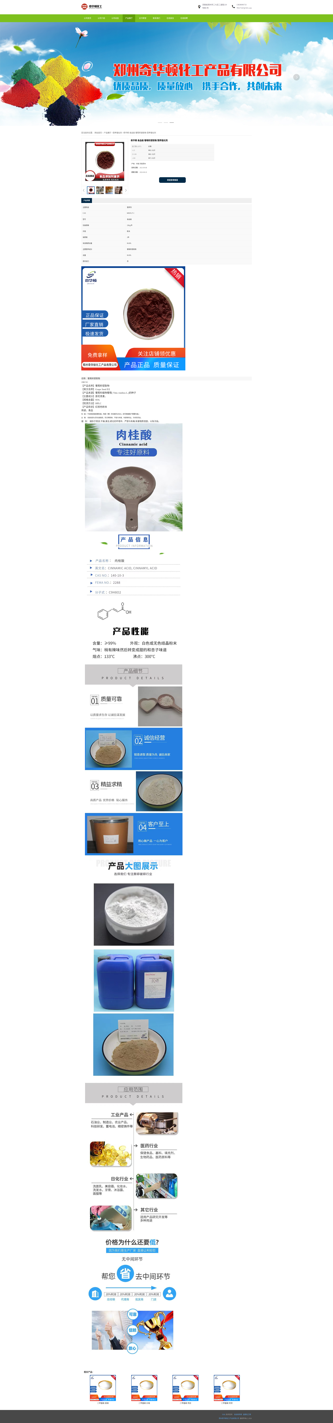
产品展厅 (129, 18)
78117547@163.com (244, 8)
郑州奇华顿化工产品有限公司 (229, 1418)
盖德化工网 (247, 1414)
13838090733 (241, 5)
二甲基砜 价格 (144, 1403)
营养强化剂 (117, 133)
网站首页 (98, 133)
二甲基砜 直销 (103, 1403)
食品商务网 (238, 1414)
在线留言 (170, 18)
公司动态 (115, 18)
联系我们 (156, 18)
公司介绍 (101, 18)
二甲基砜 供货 (227, 1403)
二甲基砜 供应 (185, 1403)
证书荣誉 (142, 18)
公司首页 (87, 18)
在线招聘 (184, 18)
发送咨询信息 (172, 180)
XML (224, 1414)
